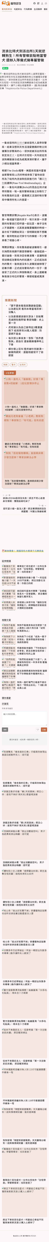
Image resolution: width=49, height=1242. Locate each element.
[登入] (42, 3)
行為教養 (28, 9)
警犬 (14, 364)
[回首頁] (11, 3)
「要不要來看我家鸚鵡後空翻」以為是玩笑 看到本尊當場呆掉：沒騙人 (26, 309)
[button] (34, 3)
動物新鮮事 (7, 9)
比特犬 (23, 364)
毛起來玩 (18, 9)
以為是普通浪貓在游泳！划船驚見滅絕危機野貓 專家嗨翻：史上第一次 (26, 319)
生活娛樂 (38, 9)
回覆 (44, 729)
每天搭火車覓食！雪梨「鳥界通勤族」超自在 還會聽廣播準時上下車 (26, 341)
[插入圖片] (38, 729)
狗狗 (5, 364)
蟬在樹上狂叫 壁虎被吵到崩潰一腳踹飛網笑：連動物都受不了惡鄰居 (26, 352)
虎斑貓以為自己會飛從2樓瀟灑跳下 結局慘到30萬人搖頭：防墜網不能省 (25, 330)
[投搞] (38, 3)
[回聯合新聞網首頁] (6, 3)
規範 (5, 729)
